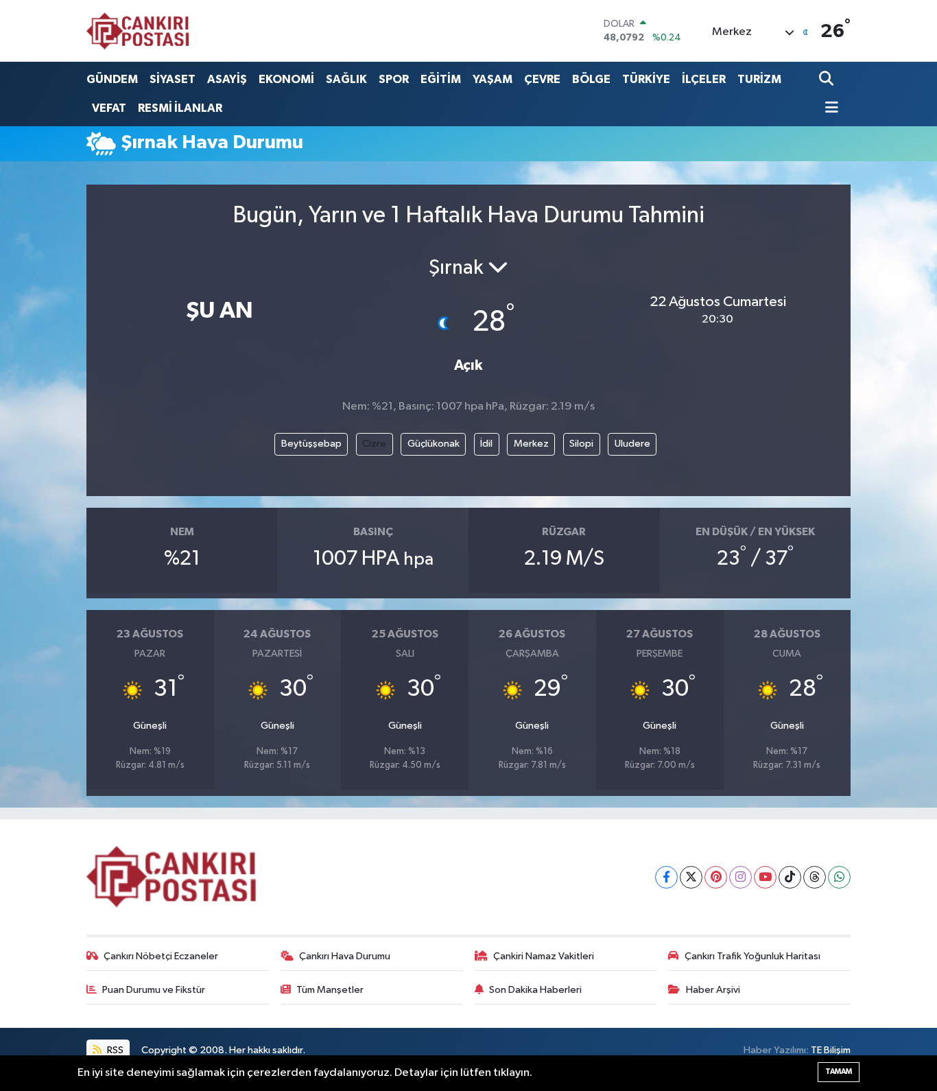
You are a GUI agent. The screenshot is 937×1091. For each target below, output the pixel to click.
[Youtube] (765, 877)
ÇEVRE (542, 79)
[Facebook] (666, 877)
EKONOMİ (286, 79)
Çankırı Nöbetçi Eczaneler (161, 956)
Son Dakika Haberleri (535, 990)
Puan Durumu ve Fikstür (153, 990)
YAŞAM (492, 79)
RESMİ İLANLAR (180, 108)
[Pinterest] (715, 877)
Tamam (838, 1071)
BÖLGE (591, 79)
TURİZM (759, 79)
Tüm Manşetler (330, 990)
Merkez (531, 443)
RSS (114, 1050)
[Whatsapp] (839, 877)
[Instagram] (740, 877)
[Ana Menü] (828, 109)
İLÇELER (704, 79)
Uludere (632, 443)
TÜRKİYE (646, 79)
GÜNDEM (112, 79)
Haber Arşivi (713, 990)
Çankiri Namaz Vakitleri (543, 956)
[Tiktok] (790, 877)
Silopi (581, 443)
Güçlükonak (433, 443)
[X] (691, 877)
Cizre (374, 443)
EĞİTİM (440, 79)
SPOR (394, 79)
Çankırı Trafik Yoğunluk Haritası (752, 956)
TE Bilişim (831, 1050)
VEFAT (109, 108)
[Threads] (814, 877)
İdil (486, 443)
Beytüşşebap (311, 443)
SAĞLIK (346, 79)
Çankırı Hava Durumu (344, 956)
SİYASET (172, 79)
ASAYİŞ (227, 79)
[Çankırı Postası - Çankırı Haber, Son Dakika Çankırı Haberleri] (137, 31)
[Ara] (827, 79)
